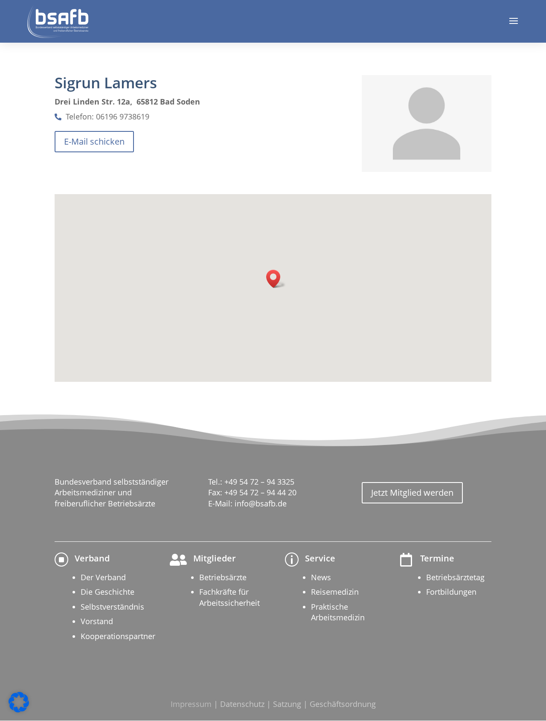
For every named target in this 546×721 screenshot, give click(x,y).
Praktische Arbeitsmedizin (338, 612)
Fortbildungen (451, 592)
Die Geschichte (107, 592)
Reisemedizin (335, 592)
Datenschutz (242, 704)
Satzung (287, 704)
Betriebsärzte (223, 577)
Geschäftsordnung (343, 704)
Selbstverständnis (112, 607)
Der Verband (103, 577)
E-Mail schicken (94, 141)
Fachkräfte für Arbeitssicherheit (229, 597)
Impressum (191, 704)
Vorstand (97, 621)
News (321, 577)
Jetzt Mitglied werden (412, 492)
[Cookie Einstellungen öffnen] (19, 710)
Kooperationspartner (118, 636)
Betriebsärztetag (455, 577)
